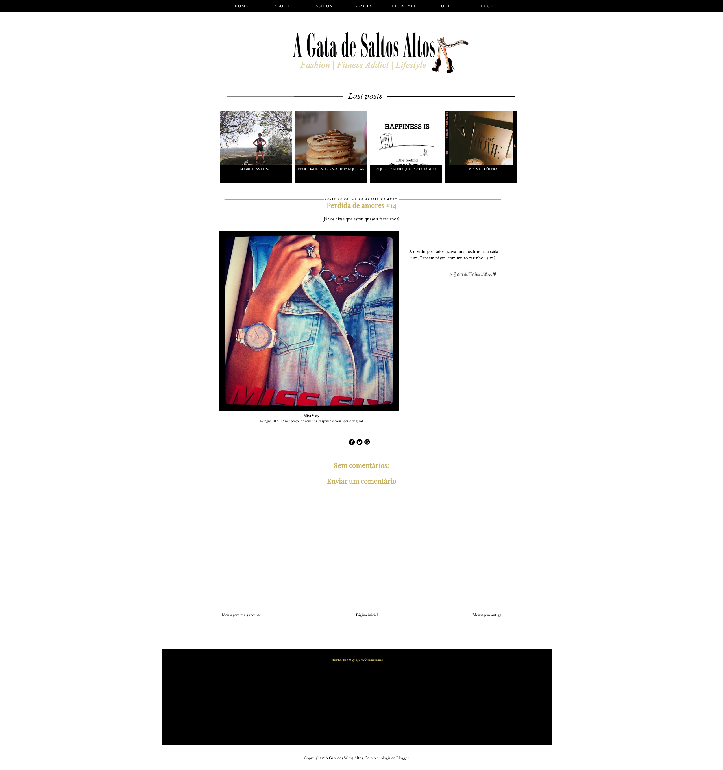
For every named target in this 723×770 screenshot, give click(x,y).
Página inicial (367, 615)
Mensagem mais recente (241, 615)
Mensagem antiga (486, 615)
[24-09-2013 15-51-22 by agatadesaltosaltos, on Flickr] (475, 275)
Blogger (402, 758)
